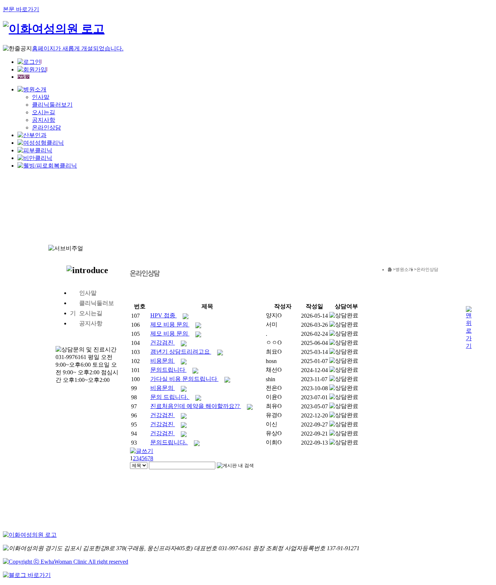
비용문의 (162, 361)
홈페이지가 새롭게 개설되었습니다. (77, 48)
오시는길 (43, 112)
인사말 (40, 97)
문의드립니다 (168, 370)
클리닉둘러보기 (52, 105)
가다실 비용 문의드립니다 (184, 379)
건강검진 (162, 342)
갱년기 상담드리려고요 (180, 352)
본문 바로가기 (21, 9)
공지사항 (43, 120)
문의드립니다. (169, 442)
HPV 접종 (163, 315)
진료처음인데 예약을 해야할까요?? (195, 406)
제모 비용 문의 (170, 324)
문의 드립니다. (170, 397)
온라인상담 (46, 127)
